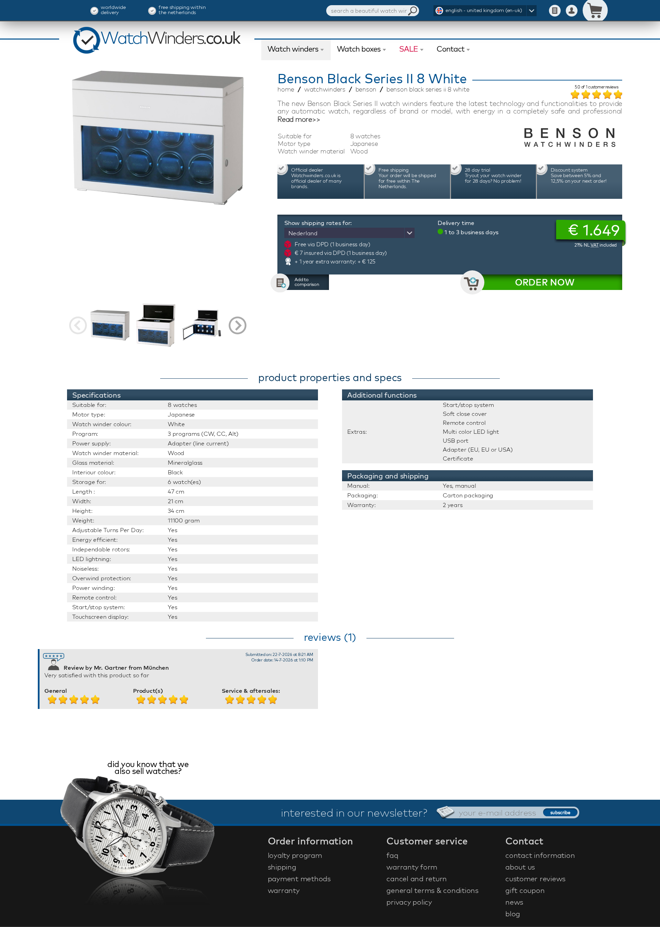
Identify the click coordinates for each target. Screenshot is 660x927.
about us (520, 866)
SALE (408, 49)
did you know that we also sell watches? (147, 768)
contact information (540, 855)
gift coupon (524, 890)
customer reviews (535, 878)
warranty (284, 890)
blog (512, 913)
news (514, 901)
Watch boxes (359, 49)
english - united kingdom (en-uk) (484, 10)
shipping (282, 866)
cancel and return (416, 878)
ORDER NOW (544, 282)
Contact (450, 49)
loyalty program (295, 855)
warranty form (411, 866)
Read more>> (298, 119)
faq (392, 855)
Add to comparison (307, 282)
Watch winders (292, 49)
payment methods (299, 878)
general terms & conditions (432, 890)
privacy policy (409, 901)
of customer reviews (596, 87)
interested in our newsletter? (354, 812)
